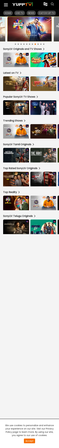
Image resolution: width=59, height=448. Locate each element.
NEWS (31, 13)
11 (43, 44)
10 (41, 44)
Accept (29, 441)
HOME (8, 13)
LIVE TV (19, 13)
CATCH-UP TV (46, 13)
